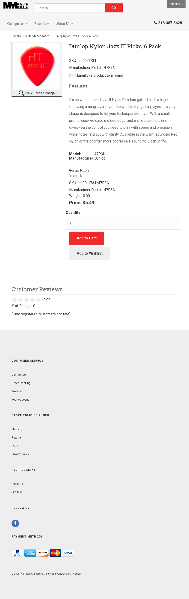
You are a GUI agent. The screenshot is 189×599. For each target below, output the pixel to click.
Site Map (17, 492)
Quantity (73, 212)
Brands (40, 23)
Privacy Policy (20, 454)
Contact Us (19, 374)
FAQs (15, 446)
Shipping (17, 429)
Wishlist (17, 391)
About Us (63, 23)
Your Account (20, 399)
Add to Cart (87, 238)
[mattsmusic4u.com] (15, 5)
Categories (16, 23)
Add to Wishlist (90, 253)
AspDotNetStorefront (69, 573)
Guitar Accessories (37, 36)
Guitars (16, 36)
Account (175, 4)
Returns (17, 437)
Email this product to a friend (100, 75)
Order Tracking (21, 383)
